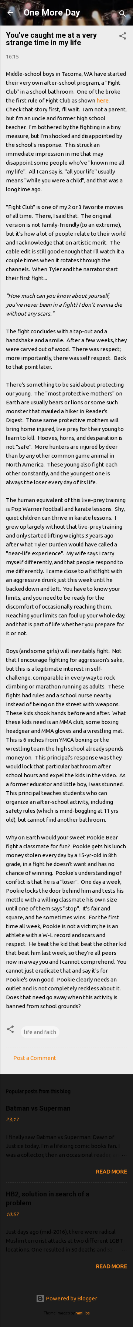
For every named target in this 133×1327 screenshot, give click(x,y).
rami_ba (82, 1313)
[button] (122, 37)
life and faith (40, 1032)
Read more (111, 1171)
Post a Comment (34, 1058)
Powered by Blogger (71, 1298)
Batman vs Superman (38, 1108)
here (102, 100)
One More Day (52, 12)
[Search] (122, 15)
